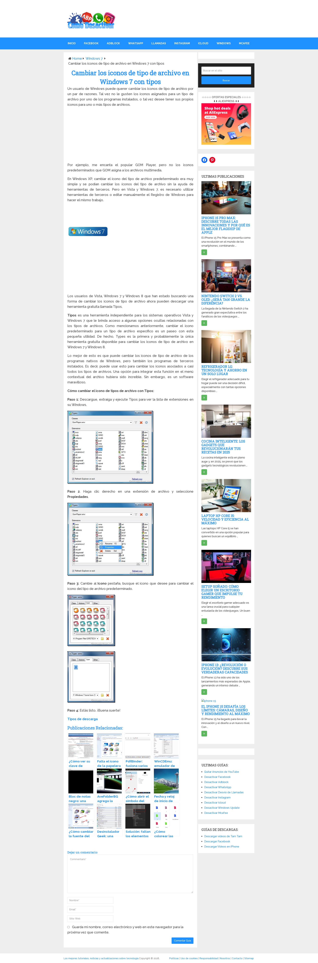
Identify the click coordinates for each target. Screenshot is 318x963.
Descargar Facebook (217, 841)
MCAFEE (244, 43)
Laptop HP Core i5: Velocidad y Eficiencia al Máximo (225, 519)
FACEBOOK (91, 43)
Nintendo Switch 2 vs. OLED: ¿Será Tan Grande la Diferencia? (225, 299)
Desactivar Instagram (217, 797)
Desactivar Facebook (217, 777)
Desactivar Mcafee (216, 812)
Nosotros (225, 958)
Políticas (174, 958)
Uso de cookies (189, 958)
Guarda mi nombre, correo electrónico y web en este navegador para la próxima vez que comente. (125, 929)
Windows (224, 43)
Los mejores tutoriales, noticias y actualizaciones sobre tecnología (101, 958)
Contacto (237, 958)
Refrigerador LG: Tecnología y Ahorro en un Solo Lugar (224, 370)
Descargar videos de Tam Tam (223, 836)
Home (77, 58)
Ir (204, 252)
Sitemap (249, 958)
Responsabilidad (209, 958)
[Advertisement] (130, 135)
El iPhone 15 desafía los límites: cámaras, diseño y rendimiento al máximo (225, 710)
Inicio (72, 43)
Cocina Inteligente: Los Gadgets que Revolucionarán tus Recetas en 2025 (223, 446)
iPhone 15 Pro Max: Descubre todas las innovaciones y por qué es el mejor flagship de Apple (225, 225)
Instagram (182, 43)
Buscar (226, 80)
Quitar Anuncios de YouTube (221, 771)
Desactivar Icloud (215, 802)
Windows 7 (94, 58)
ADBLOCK (113, 43)
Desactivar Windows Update (222, 807)
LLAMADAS (158, 43)
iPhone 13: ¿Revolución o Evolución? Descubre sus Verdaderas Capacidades (224, 668)
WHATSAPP (135, 43)
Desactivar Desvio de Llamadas (224, 792)
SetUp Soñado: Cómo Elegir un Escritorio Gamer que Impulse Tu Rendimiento (221, 592)
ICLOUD (203, 43)
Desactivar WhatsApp (217, 787)
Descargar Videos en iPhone (221, 846)
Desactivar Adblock (216, 782)
